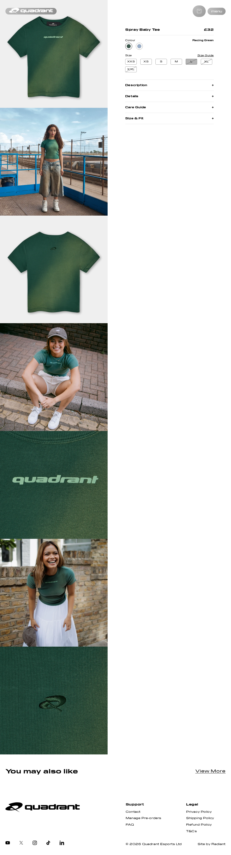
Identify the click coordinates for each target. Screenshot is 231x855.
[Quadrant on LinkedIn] (62, 843)
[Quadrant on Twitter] (21, 843)
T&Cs (191, 831)
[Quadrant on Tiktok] (48, 843)
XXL (131, 69)
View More (210, 771)
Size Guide (205, 55)
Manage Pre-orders (143, 818)
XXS (131, 61)
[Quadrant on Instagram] (34, 843)
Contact (133, 812)
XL (206, 61)
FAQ (130, 825)
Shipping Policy (200, 818)
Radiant (218, 844)
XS (145, 61)
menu (216, 11)
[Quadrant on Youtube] (7, 843)
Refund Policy (199, 825)
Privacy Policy (199, 812)
